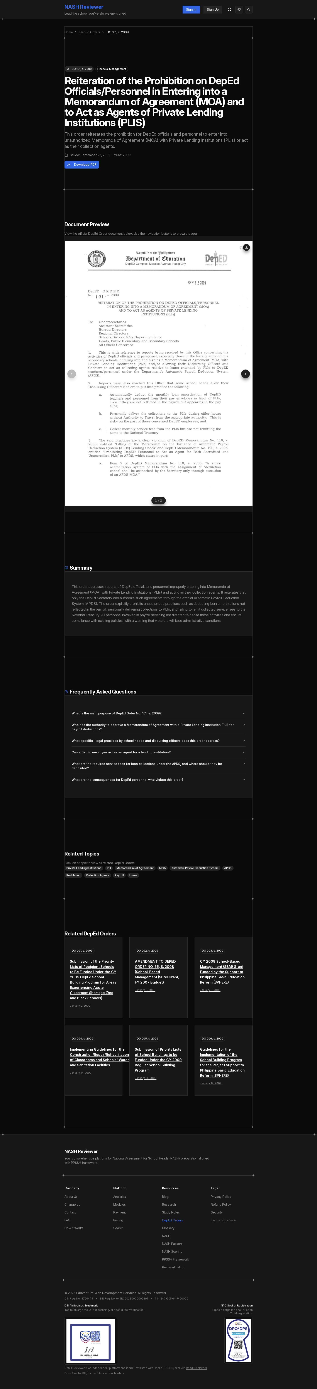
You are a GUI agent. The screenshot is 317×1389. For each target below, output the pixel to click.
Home (68, 32)
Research (169, 1204)
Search (118, 1228)
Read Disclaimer (196, 1368)
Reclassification (173, 1267)
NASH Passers (172, 1244)
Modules (119, 1204)
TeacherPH (79, 1373)
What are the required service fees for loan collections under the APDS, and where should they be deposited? (147, 766)
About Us (71, 1196)
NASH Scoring (172, 1251)
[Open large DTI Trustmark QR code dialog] (90, 1341)
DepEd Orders (90, 32)
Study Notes (171, 1212)
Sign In (191, 9)
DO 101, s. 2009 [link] (118, 32)
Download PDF (85, 164)
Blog (165, 1196)
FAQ (67, 1220)
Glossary (168, 1228)
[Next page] (245, 374)
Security (217, 1212)
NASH (166, 1236)
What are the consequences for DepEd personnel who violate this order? (127, 779)
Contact (70, 1212)
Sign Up (213, 9)
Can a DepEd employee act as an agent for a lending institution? (121, 752)
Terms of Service (223, 1220)
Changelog (72, 1204)
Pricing (118, 1220)
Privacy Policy (221, 1196)
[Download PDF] (246, 247)
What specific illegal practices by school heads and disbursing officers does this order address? (146, 741)
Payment (119, 1212)
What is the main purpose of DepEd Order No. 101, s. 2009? (116, 713)
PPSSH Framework (175, 1259)
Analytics (119, 1196)
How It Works (73, 1228)
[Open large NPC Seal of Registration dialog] (238, 1340)
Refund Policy (221, 1204)
